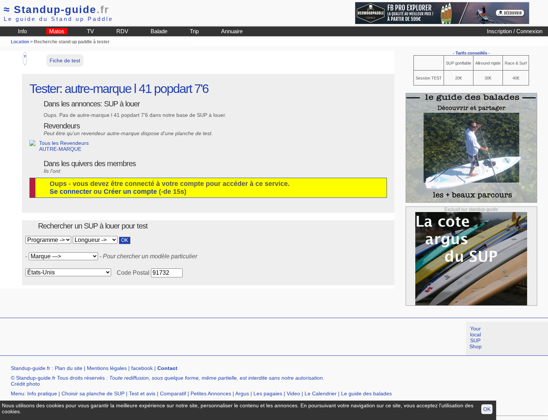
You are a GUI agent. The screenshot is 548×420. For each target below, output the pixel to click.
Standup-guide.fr (30, 368)
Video (293, 393)
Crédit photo (25, 384)
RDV (122, 31)
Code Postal (133, 273)
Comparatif (173, 393)
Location (20, 41)
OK (487, 409)
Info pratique (42, 393)
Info (22, 31)
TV (90, 31)
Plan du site (68, 368)
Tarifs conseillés (471, 53)
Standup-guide (56, 9)
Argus (242, 393)
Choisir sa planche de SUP (93, 393)
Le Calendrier (321, 393)
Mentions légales (107, 368)
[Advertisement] (135, 338)
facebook (142, 368)
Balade (159, 31)
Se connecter (71, 191)
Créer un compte (130, 191)
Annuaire (232, 31)
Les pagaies (267, 393)
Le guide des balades (366, 393)
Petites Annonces (210, 393)
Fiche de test (65, 60)
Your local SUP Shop (475, 337)
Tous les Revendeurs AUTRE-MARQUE (64, 146)
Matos (56, 31)
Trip (194, 31)
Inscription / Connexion (514, 31)
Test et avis (142, 393)
